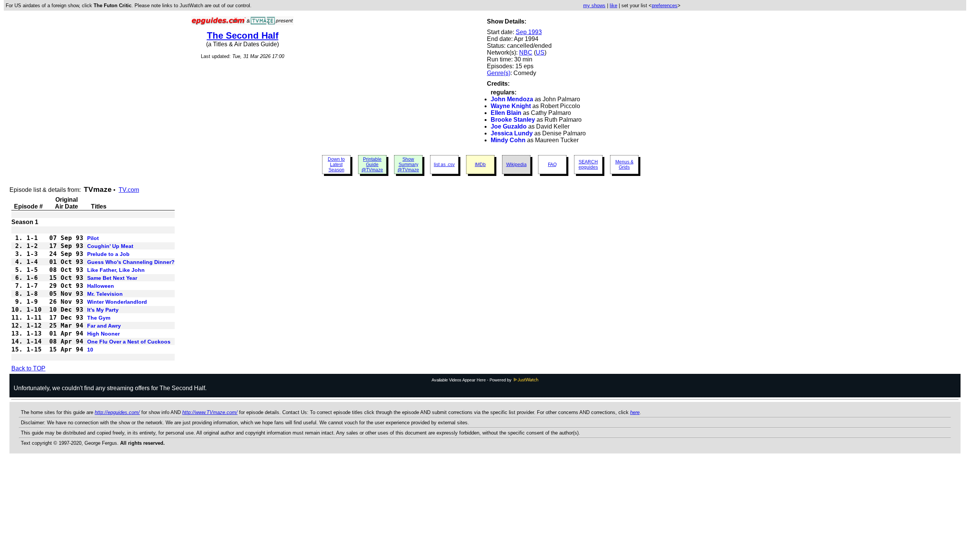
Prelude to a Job (108, 254)
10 (90, 350)
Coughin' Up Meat (110, 246)
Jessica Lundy (512, 133)
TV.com (129, 190)
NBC (525, 52)
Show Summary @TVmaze (408, 165)
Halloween (100, 286)
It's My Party (103, 310)
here (635, 412)
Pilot (93, 238)
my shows (594, 5)
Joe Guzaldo (509, 126)
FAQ (552, 164)
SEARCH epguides (588, 164)
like (613, 5)
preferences (664, 5)
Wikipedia (516, 164)
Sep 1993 (529, 32)
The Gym (98, 318)
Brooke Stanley (513, 119)
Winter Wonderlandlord (117, 302)
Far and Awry (104, 326)
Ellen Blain (506, 113)
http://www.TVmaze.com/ (210, 412)
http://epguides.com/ (117, 412)
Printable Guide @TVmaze (372, 165)
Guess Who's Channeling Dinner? (131, 262)
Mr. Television (105, 294)
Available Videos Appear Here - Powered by (472, 380)
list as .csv (444, 164)
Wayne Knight (511, 106)
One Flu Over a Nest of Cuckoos (129, 342)
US (540, 52)
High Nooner (103, 334)
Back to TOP (28, 368)
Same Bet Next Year (112, 278)
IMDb (480, 164)
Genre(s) (498, 73)
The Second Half (242, 35)
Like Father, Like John (116, 270)
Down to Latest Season (336, 165)
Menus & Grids (624, 164)
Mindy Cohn (508, 140)
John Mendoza (512, 99)
